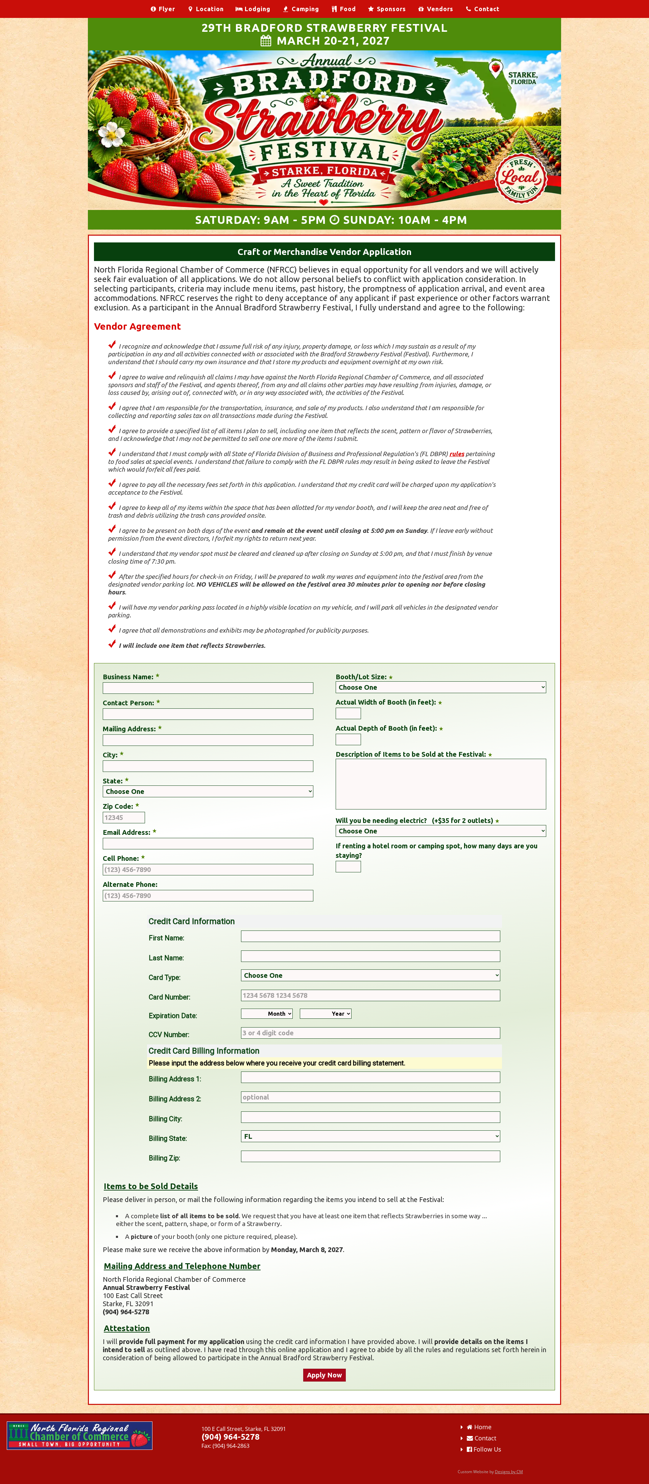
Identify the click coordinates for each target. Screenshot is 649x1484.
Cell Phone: (121, 858)
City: (110, 755)
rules (456, 453)
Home (482, 1427)
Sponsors (390, 8)
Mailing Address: (129, 729)
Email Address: (126, 832)
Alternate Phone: (130, 884)
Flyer (166, 8)
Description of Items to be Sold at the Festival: (411, 754)
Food (347, 8)
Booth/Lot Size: (361, 677)
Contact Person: (128, 703)
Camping (304, 8)
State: (113, 781)
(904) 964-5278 (230, 1436)
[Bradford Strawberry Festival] (324, 205)
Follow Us (486, 1449)
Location (209, 8)
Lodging (256, 8)
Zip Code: (118, 806)
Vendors (439, 8)
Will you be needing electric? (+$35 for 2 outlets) (414, 820)
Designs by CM (509, 1472)
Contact (486, 8)
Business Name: (128, 677)
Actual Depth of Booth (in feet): (386, 728)
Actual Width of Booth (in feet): (386, 702)
